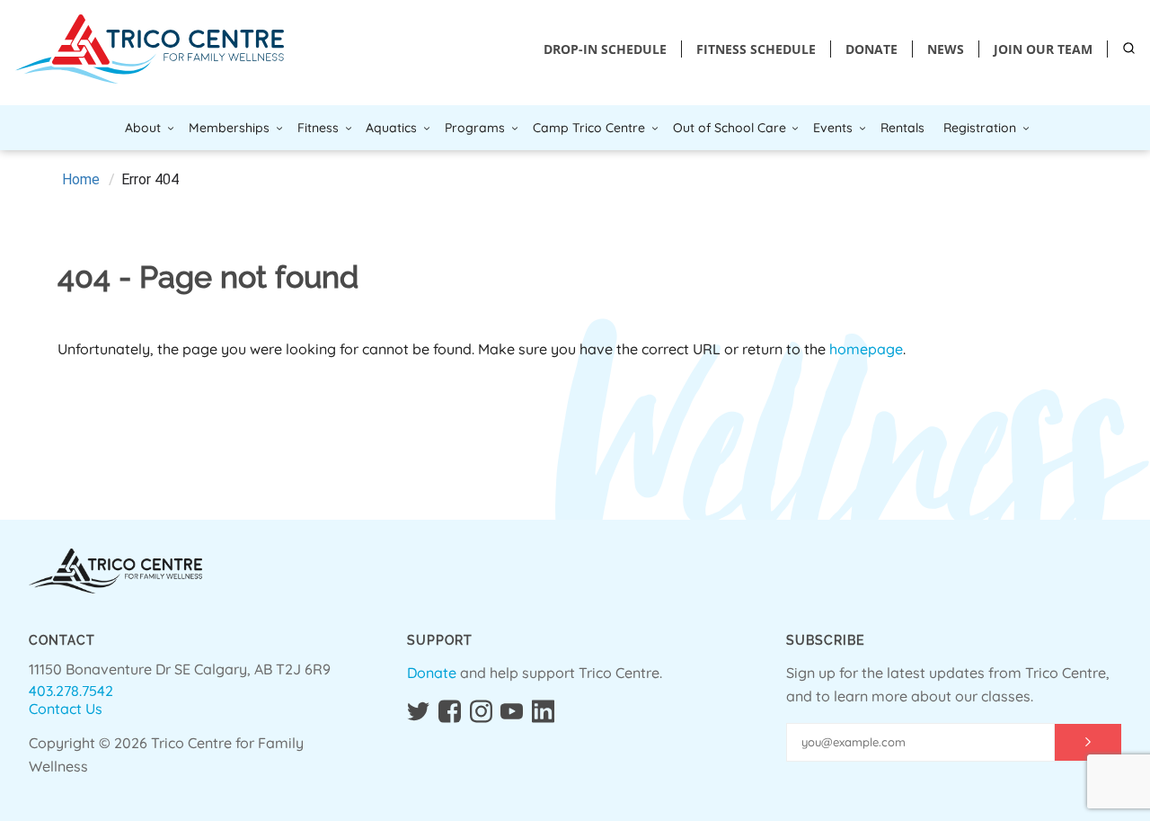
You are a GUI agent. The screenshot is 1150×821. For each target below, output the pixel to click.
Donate (431, 673)
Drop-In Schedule (605, 49)
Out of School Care (729, 128)
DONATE (871, 49)
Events (833, 128)
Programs (475, 128)
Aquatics (391, 128)
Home (81, 179)
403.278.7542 (71, 691)
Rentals (902, 128)
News (945, 49)
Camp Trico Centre (589, 128)
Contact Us (65, 709)
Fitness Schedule (756, 49)
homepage (866, 349)
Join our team (1043, 49)
